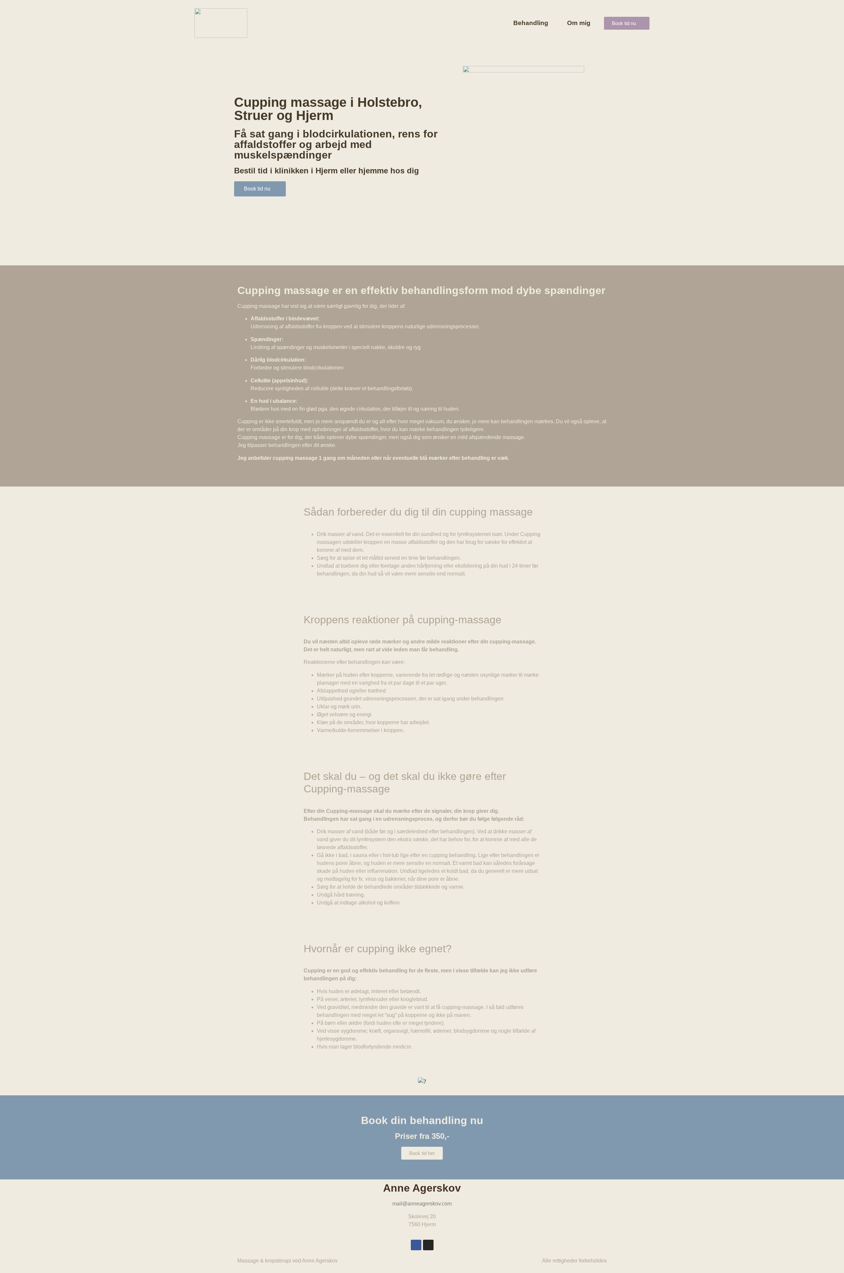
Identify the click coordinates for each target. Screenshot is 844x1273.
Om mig (578, 22)
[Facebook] (416, 1245)
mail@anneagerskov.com (422, 1203)
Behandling (530, 22)
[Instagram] (428, 1245)
